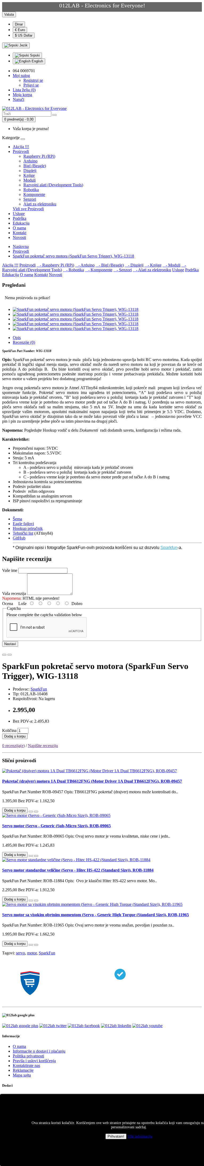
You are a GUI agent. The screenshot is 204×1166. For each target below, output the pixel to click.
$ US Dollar (23, 35)
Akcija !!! (21, 146)
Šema (17, 519)
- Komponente (98, 270)
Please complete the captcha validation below (44, 614)
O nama (19, 228)
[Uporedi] (9, 654)
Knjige (29, 175)
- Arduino (85, 265)
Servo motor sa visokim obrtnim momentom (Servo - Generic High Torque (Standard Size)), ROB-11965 (95, 914)
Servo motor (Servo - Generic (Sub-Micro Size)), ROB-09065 (56, 826)
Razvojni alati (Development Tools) (53, 185)
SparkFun (39, 689)
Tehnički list (23, 533)
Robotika (31, 189)
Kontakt (19, 232)
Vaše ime (9, 570)
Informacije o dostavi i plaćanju (39, 1051)
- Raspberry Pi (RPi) (55, 265)
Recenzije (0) (24, 342)
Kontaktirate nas (26, 1065)
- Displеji (134, 265)
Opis (17, 337)
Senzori (29, 199)
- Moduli (171, 265)
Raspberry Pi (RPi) (39, 156)
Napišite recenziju (43, 745)
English (37, 61)
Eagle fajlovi (23, 523)
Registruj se (33, 80)
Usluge (19, 213)
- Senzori (122, 270)
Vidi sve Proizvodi (28, 209)
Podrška (19, 218)
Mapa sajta (22, 1075)
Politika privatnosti (28, 1056)
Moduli (29, 180)
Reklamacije (23, 1070)
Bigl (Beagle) (34, 166)
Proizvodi (21, 151)
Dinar (19, 24)
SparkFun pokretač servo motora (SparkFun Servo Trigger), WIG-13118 (73, 256)
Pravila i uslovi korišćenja (34, 1060)
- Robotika (73, 270)
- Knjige (153, 265)
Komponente (34, 194)
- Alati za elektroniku (152, 270)
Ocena (7, 603)
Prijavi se (31, 85)
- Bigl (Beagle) (110, 265)
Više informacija (140, 1136)
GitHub (19, 538)
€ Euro (20, 30)
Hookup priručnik (28, 528)
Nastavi (10, 644)
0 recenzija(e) (13, 745)
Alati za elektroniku (39, 204)
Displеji (29, 170)
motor (32, 953)
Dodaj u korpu (15, 736)
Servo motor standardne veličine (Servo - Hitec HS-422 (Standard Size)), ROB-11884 (78, 870)
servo (20, 953)
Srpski (34, 55)
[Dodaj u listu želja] (4, 654)
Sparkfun (168, 547)
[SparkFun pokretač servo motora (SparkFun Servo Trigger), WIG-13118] (75, 309)
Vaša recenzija (14, 593)
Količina (9, 730)
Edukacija (21, 223)
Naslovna (21, 246)
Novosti (19, 237)
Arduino (30, 161)
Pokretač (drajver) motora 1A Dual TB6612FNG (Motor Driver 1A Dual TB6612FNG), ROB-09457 (92, 781)
